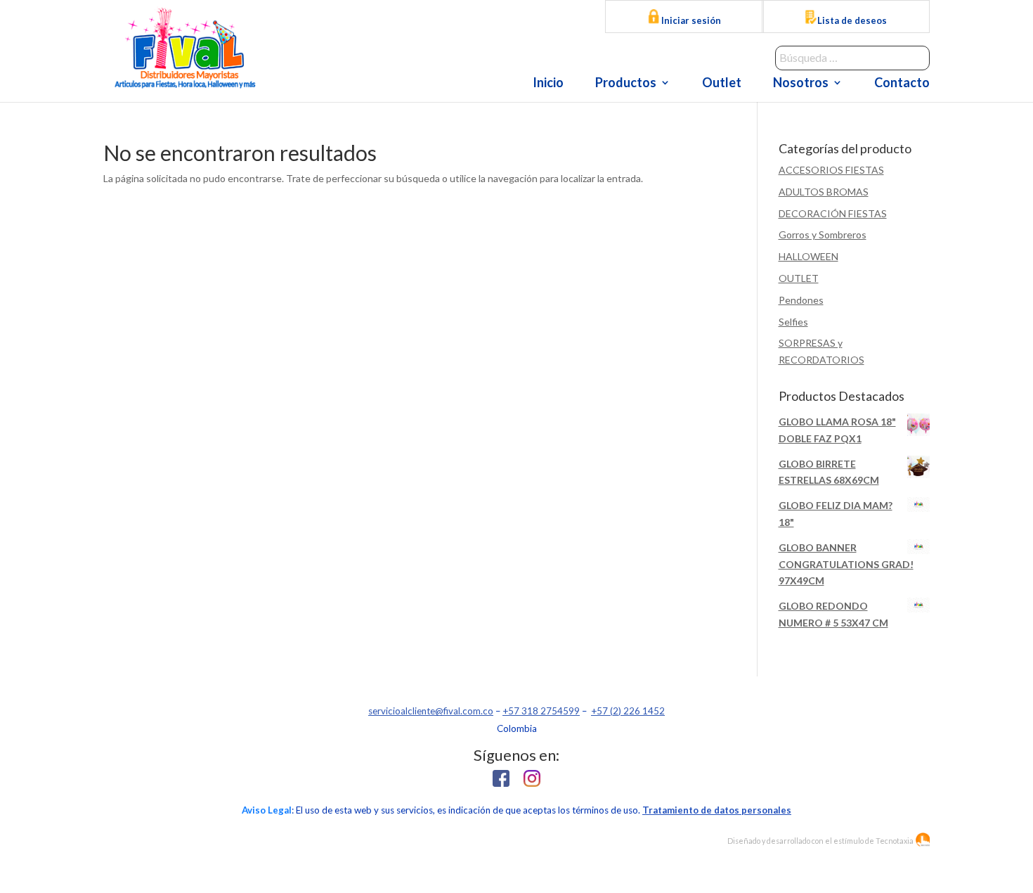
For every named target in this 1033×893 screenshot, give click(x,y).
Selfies (793, 322)
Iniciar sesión (690, 20)
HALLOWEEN (808, 256)
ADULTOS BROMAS (824, 192)
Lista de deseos (852, 20)
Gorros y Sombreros (822, 234)
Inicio (548, 83)
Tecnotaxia (895, 840)
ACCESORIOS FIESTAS (831, 170)
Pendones (801, 300)
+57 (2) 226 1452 (628, 711)
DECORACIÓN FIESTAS (833, 213)
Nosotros (801, 83)
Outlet (721, 83)
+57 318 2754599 (541, 711)
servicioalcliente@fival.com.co (430, 711)
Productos (625, 83)
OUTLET (799, 278)
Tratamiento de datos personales (716, 810)
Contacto (902, 83)
